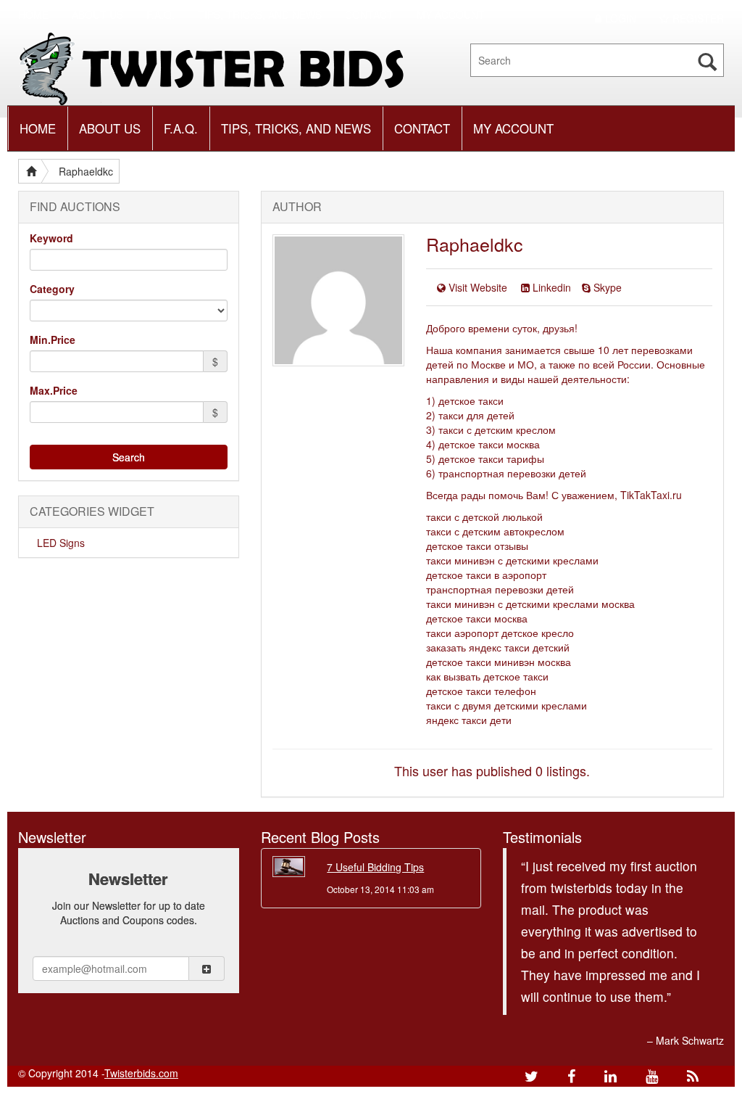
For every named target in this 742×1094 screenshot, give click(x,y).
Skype (607, 287)
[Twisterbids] (219, 67)
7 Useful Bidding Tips (375, 867)
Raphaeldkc (86, 171)
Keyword (51, 238)
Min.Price (52, 339)
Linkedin (552, 287)
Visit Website (478, 287)
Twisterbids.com (141, 1073)
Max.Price (54, 390)
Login (620, 18)
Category (52, 288)
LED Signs (61, 542)
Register (698, 18)
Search (128, 457)
